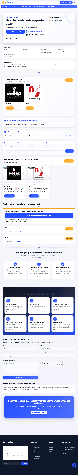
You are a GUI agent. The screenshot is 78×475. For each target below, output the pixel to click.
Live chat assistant (10, 9)
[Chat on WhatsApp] (74, 465)
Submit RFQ (70, 161)
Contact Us (36, 447)
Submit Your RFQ (16, 31)
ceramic (25, 135)
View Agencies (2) (12, 38)
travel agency (17, 135)
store (49, 135)
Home (4, 9)
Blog (35, 449)
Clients (35, 451)
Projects (36, 454)
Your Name (5, 345)
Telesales (41, 124)
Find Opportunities (53, 454)
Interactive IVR (8, 124)
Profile (17, 108)
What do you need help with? (9, 360)
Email (41, 345)
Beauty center (8, 135)
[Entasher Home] (8, 2)
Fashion (54, 135)
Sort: (51, 161)
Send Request (21, 377)
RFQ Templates (52, 451)
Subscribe (24, 463)
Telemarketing (33, 124)
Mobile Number (43, 352)
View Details (10, 196)
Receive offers (52, 449)
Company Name (6, 352)
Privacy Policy (37, 456)
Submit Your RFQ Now (40, 412)
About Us (36, 445)
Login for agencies (69, 449)
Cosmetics (61, 135)
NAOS (27, 103)
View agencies (8, 6)
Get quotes (69, 80)
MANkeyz (8, 103)
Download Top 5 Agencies (37, 31)
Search (70, 151)
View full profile (18, 231)
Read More (68, 135)
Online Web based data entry (20, 124)
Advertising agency (33, 135)
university (43, 135)
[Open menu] (74, 2)
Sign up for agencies (70, 447)
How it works (52, 445)
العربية (64, 453)
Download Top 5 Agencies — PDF (40, 215)
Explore (51, 447)
